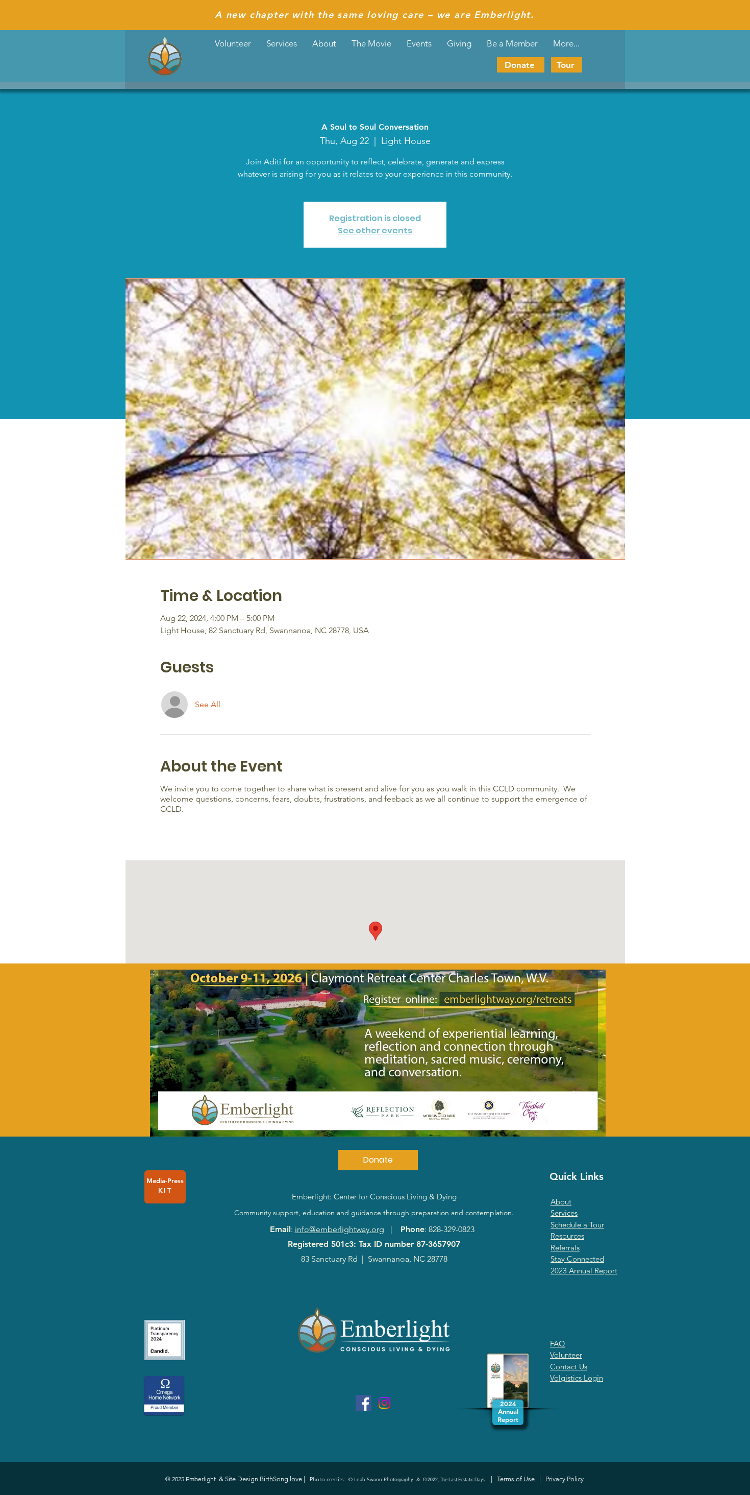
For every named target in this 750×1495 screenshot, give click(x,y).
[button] (419, 43)
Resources (567, 1236)
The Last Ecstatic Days (462, 1479)
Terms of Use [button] (516, 1479)
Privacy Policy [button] (564, 1479)
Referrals (565, 1247)
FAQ (557, 1343)
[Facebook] (363, 1403)
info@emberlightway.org (339, 1229)
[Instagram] (384, 1403)
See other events (375, 230)
